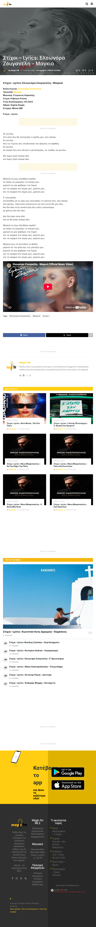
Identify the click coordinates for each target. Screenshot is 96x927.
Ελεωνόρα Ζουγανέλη (29, 88)
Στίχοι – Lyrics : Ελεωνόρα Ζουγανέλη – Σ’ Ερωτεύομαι (36, 658)
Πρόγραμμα (37, 828)
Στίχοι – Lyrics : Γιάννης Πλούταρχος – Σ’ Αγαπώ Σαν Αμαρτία (71, 424)
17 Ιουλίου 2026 (23, 429)
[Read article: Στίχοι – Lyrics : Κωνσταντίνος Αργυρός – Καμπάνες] (48, 596)
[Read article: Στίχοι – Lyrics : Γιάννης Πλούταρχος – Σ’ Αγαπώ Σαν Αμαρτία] (71, 408)
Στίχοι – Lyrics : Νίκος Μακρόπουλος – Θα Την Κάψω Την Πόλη (23, 465)
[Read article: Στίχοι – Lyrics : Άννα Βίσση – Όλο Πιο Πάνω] (24, 408)
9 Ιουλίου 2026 (23, 469)
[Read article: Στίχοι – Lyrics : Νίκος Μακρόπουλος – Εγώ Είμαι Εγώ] (71, 489)
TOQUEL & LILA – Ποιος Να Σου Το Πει (58, 854)
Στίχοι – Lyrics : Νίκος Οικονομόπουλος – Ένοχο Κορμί (35, 666)
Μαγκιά (17, 92)
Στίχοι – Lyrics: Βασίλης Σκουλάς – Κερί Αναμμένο (34, 642)
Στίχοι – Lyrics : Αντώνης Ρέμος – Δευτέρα (30, 675)
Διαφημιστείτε (37, 837)
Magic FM (15, 70)
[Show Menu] (92, 4)
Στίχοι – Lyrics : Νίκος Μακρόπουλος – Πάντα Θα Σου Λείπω (70, 465)
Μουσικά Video (37, 852)
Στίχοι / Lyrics (37, 855)
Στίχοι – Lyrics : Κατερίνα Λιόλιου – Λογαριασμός (33, 650)
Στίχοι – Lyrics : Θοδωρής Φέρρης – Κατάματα (32, 683)
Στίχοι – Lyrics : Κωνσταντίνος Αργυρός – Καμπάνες (35, 631)
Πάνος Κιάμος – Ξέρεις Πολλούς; (58, 872)
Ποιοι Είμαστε (37, 834)
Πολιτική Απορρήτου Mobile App (37, 882)
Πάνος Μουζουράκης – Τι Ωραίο (58, 831)
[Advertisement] (48, 122)
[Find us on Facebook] (12, 878)
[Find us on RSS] (25, 878)
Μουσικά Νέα (37, 849)
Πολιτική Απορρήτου (30, 909)
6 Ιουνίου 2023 (29, 70)
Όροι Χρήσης (15, 909)
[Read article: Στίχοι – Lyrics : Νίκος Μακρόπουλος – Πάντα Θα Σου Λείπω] (71, 449)
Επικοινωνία (37, 831)
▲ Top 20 (37, 858)
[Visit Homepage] (7, 3)
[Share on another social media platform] (91, 335)
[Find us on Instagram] (17, 878)
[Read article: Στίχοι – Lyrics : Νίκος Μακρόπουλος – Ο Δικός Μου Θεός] (24, 489)
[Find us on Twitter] (21, 878)
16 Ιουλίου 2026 (70, 429)
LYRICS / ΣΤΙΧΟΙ (53, 70)
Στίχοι (46, 316)
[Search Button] (87, 4)
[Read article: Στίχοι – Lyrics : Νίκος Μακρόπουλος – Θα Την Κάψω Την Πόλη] (24, 449)
